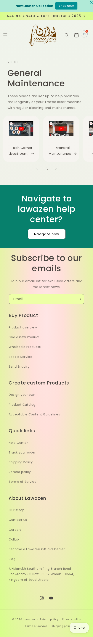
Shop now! (66, 6)
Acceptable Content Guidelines (34, 414)
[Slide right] (56, 169)
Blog (12, 559)
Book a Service (20, 357)
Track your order (22, 452)
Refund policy (20, 472)
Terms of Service (23, 481)
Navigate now (46, 234)
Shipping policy (61, 626)
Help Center (18, 443)
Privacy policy (71, 619)
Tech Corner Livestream (20, 150)
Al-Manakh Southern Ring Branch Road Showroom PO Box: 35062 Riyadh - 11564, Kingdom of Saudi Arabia (41, 574)
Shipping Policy (21, 462)
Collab (14, 539)
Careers (15, 530)
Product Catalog (22, 404)
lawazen (30, 619)
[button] (5, 35)
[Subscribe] (79, 299)
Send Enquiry (19, 366)
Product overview (23, 327)
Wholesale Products (25, 347)
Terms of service (36, 626)
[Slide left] (37, 169)
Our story (16, 510)
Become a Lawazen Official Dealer (37, 549)
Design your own (22, 394)
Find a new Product (24, 337)
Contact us (18, 520)
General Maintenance (60, 150)
